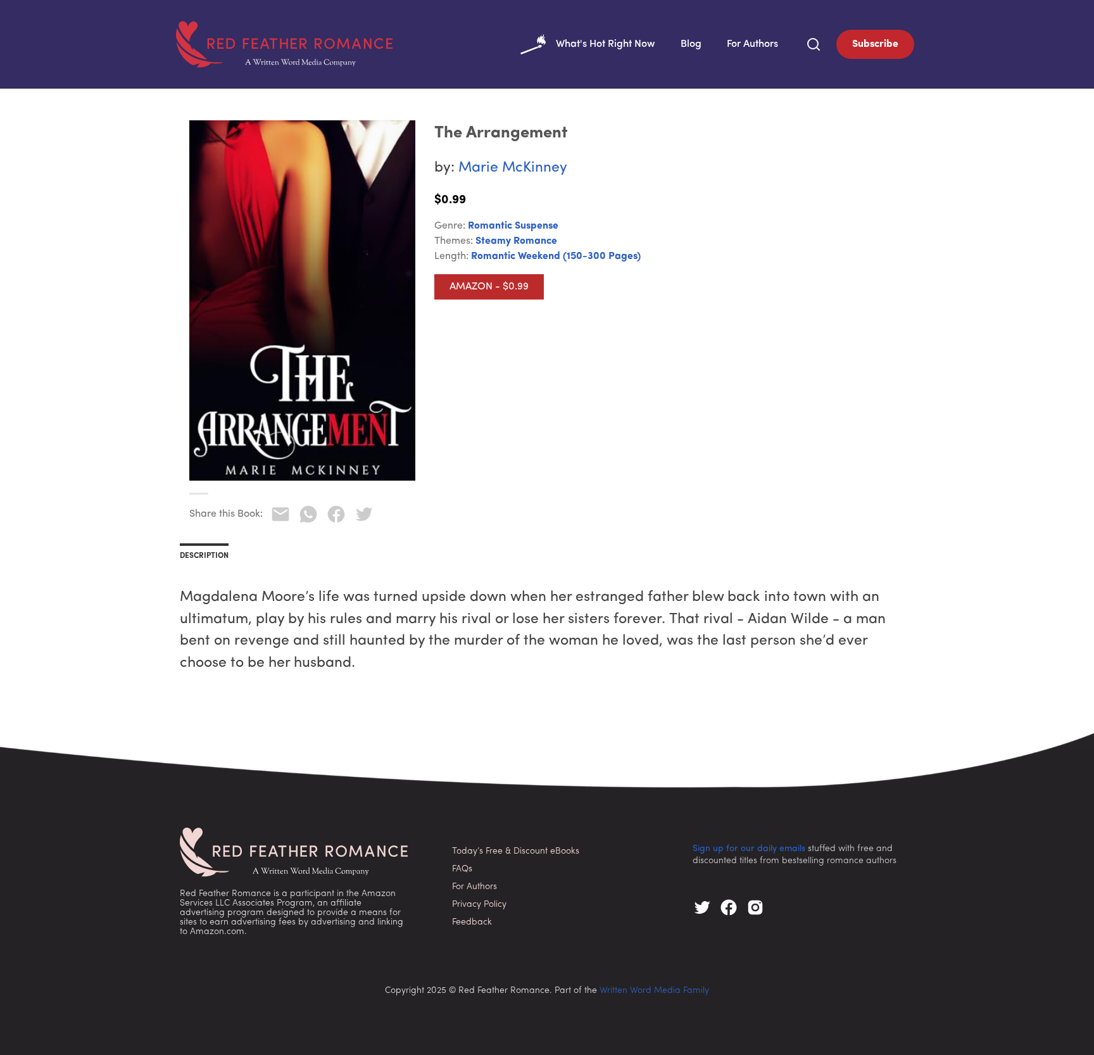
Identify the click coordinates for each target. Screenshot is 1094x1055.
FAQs (462, 869)
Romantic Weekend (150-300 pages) (556, 256)
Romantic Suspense (513, 226)
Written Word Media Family (654, 990)
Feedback (472, 922)
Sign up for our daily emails (749, 849)
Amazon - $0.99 (489, 287)
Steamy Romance (516, 241)
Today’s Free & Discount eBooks (515, 851)
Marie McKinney (512, 168)
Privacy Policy (479, 904)
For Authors (752, 44)
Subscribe (875, 44)
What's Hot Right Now (605, 44)
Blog (691, 44)
